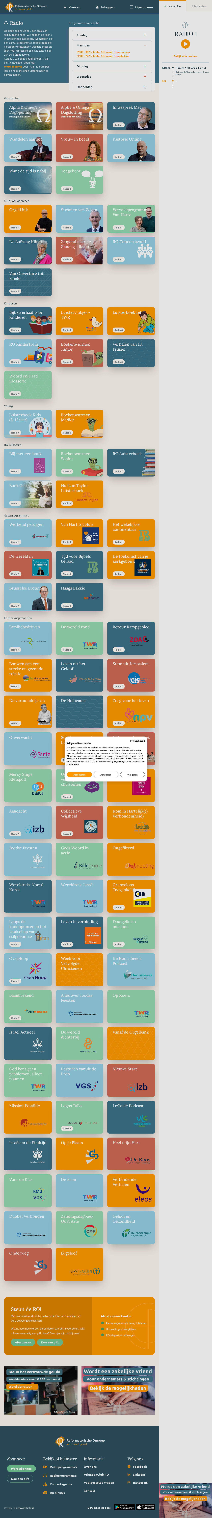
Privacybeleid (137, 741)
